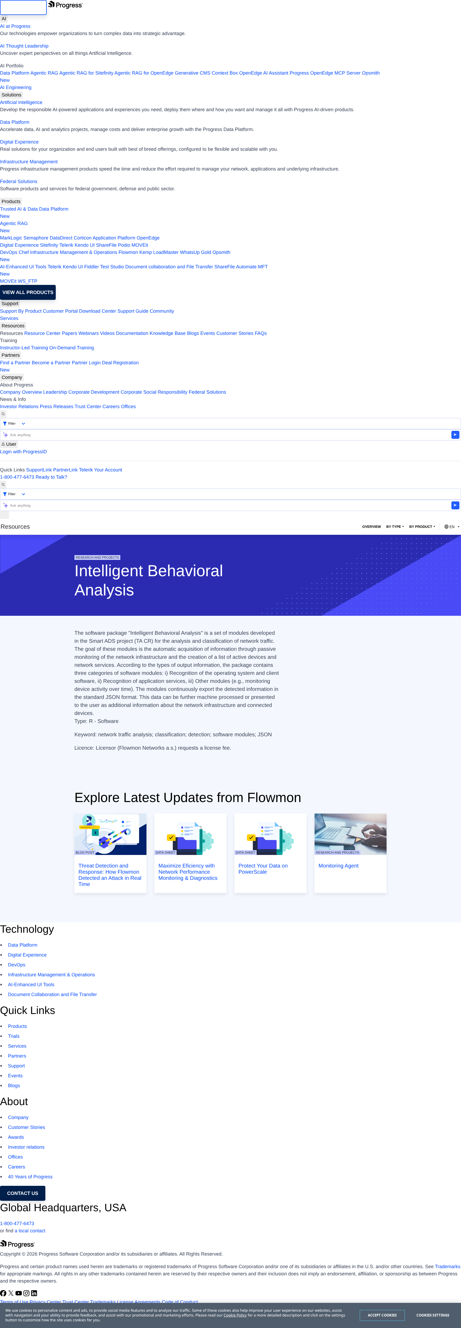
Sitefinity (49, 245)
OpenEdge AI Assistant (263, 73)
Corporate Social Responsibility (154, 392)
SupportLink (39, 470)
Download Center (97, 311)
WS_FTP (27, 281)
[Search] (3, 414)
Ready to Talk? (51, 477)
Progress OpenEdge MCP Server (325, 73)
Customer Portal (60, 311)
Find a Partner (15, 362)
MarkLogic (11, 238)
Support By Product (21, 311)
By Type (393, 527)
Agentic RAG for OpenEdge (143, 73)
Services (9, 318)
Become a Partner (51, 362)
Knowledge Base (168, 333)
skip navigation (23, 7)
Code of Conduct (180, 1302)
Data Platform (14, 73)
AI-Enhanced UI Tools (23, 266)
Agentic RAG (44, 73)
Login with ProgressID (23, 451)
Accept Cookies (382, 1315)
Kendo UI (85, 245)
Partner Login (86, 362)
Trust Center (88, 406)
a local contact (30, 1230)
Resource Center (42, 333)
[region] (230, 1315)
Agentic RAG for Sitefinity (86, 73)
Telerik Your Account (100, 470)
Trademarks (447, 1266)
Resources (13, 325)
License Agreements (138, 1302)
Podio (124, 245)
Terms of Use (14, 1302)
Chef (24, 252)
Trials (13, 1036)
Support (10, 303)
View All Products (27, 292)
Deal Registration (69, 366)
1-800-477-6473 (17, 477)
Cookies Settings (432, 1315)
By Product (420, 527)
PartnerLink (65, 470)
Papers (69, 333)
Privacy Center (45, 1302)
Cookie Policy (235, 1315)
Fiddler (91, 266)
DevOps (8, 252)
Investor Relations (19, 406)
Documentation (132, 333)
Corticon (83, 238)
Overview (371, 527)
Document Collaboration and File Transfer (52, 994)
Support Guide (132, 311)
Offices (128, 406)
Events (207, 333)
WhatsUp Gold (195, 252)
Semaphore (35, 238)
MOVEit (140, 245)
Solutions (11, 95)
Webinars (88, 333)
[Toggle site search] (3, 485)
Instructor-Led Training (24, 347)
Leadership (55, 392)
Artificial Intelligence (21, 102)
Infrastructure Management (29, 161)
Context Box (225, 73)
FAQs (261, 333)
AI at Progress (15, 26)
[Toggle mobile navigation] (4, 515)
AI (4, 18)
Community (162, 311)
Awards (16, 1137)
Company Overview (21, 392)
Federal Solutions (18, 181)
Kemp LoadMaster (158, 252)
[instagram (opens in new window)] (27, 1295)
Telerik (66, 245)
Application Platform (114, 238)
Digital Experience (19, 142)
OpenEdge (148, 238)
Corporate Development (93, 392)
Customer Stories (234, 333)
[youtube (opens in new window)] (19, 1295)
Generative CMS (192, 73)
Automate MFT (134, 270)
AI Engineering (15, 87)
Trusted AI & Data (19, 209)
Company (12, 377)
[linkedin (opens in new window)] (34, 1295)
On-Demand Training (71, 347)
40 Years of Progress (30, 1176)
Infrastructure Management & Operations (73, 252)
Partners (11, 355)
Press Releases (56, 406)
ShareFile (106, 245)
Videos (107, 333)
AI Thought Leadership (24, 46)
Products (11, 201)
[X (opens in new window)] (11, 1295)
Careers (111, 406)
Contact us (22, 1193)
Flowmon (128, 252)
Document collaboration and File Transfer (169, 266)
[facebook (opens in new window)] (4, 1295)
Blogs (193, 333)
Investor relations (26, 1147)
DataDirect (61, 238)
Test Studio (112, 266)
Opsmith (190, 76)
